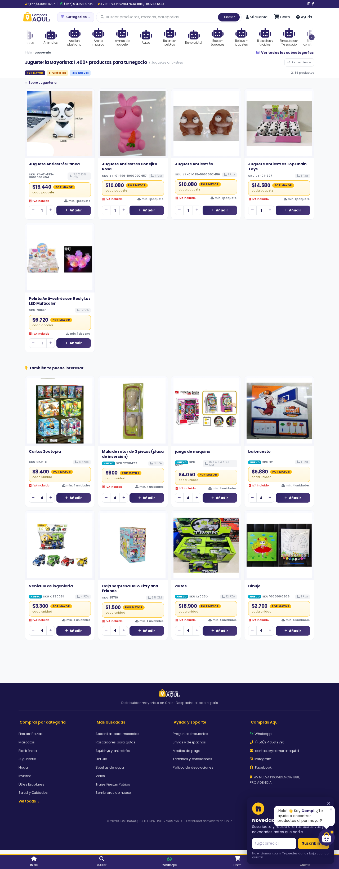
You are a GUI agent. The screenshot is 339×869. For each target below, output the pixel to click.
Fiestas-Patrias (31, 733)
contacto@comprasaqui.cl (276, 750)
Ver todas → (29, 801)
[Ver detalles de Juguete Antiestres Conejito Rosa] (133, 123)
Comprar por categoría (43, 722)
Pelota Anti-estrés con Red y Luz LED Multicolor (59, 301)
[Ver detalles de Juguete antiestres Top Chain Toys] (279, 123)
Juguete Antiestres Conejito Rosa (129, 166)
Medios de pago (186, 750)
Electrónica (28, 750)
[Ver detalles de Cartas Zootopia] (60, 411)
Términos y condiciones (192, 758)
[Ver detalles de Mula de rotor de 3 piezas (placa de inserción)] (133, 411)
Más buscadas (111, 722)
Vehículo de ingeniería (51, 586)
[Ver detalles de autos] (206, 545)
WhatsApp (263, 733)
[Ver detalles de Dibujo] (279, 545)
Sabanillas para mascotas (117, 733)
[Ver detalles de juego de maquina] (206, 411)
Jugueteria (27, 758)
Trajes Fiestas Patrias (113, 784)
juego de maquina (192, 451)
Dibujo (254, 586)
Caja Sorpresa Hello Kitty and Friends (130, 588)
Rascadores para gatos (115, 742)
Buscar (229, 17)
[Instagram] (308, 4)
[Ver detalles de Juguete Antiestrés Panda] (60, 123)
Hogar (24, 767)
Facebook (263, 767)
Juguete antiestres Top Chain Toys (277, 166)
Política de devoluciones (193, 767)
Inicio (28, 53)
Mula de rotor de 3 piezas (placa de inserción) (132, 454)
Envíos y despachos (189, 742)
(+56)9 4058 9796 (41, 4)
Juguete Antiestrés (194, 164)
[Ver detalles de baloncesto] (279, 411)
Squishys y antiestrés (113, 750)
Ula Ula (101, 758)
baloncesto (259, 451)
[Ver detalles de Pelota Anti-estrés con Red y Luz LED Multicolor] (60, 257)
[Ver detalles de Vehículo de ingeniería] (60, 545)
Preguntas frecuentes (190, 733)
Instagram (262, 758)
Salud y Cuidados (33, 792)
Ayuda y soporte (190, 722)
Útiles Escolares (31, 784)
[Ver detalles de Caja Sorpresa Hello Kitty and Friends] (133, 545)
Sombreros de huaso (113, 792)
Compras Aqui (265, 722)
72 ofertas (58, 72)
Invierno (25, 775)
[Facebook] (313, 4)
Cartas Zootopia (45, 451)
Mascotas (27, 742)
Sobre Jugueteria (42, 83)
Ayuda (306, 17)
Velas (100, 775)
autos (180, 586)
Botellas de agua (110, 767)
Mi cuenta (258, 17)
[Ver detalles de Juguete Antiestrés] (206, 123)
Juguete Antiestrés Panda (54, 164)
